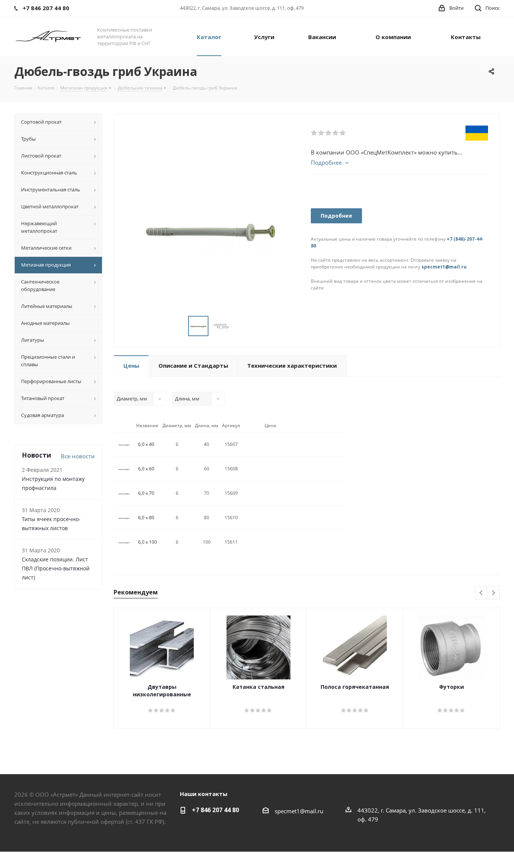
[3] (328, 133)
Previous (481, 593)
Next (493, 593)
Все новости (78, 456)
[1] (314, 133)
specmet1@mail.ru (444, 267)
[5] (343, 133)
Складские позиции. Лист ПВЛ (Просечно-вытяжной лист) (56, 568)
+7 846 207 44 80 (215, 810)
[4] (335, 133)
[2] (321, 133)
